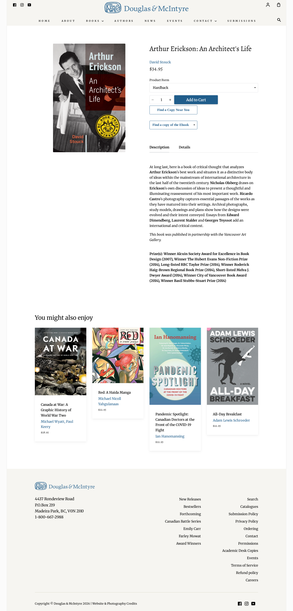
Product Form (159, 80)
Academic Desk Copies (240, 550)
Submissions (242, 20)
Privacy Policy (246, 521)
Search (252, 499)
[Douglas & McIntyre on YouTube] (253, 604)
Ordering (251, 529)
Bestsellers (192, 506)
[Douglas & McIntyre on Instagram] (247, 604)
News (150, 20)
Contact (204, 20)
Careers (252, 580)
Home (45, 20)
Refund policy (247, 573)
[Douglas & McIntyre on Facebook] (240, 604)
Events (175, 20)
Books (94, 20)
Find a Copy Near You (173, 110)
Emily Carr (192, 529)
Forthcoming (190, 514)
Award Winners (188, 543)
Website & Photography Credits (114, 603)
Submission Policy (243, 514)
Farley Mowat (190, 536)
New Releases (190, 499)
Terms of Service (244, 565)
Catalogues (249, 506)
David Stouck (160, 62)
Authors (124, 20)
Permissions (248, 543)
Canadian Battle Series (183, 521)
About (69, 20)
